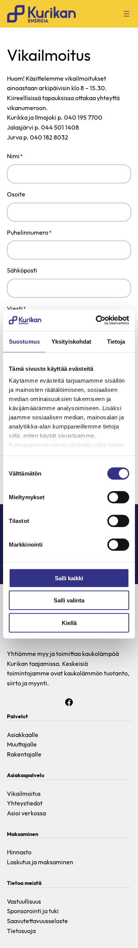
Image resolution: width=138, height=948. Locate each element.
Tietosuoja (21, 931)
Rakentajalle (24, 754)
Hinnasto (19, 852)
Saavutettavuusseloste (37, 921)
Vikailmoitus (24, 793)
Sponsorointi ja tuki (33, 911)
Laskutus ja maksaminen (40, 862)
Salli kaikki (69, 578)
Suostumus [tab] (24, 341)
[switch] (118, 497)
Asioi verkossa (26, 813)
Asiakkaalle (22, 735)
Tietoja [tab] (116, 341)
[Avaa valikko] (126, 13)
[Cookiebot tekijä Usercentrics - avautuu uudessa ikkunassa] (97, 320)
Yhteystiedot (25, 803)
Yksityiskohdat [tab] (71, 341)
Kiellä (69, 622)
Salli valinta (69, 600)
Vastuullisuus (24, 901)
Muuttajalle (22, 744)
